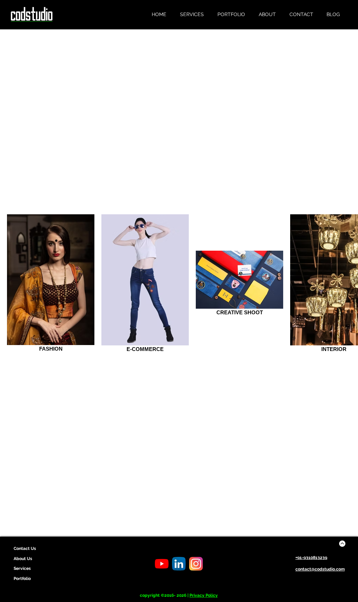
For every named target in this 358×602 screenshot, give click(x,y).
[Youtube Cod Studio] (162, 564)
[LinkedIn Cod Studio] (179, 564)
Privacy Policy (203, 595)
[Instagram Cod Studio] (196, 564)
